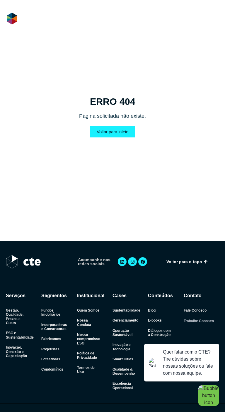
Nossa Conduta (84, 322)
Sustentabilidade (126, 310)
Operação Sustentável (122, 333)
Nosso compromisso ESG (88, 339)
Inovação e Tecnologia (121, 347)
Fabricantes (51, 339)
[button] (214, 19)
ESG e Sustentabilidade (20, 335)
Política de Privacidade (87, 355)
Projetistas (50, 349)
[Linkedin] (122, 261)
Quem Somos (88, 310)
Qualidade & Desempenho (123, 371)
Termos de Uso (86, 370)
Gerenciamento (125, 320)
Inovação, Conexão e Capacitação (16, 351)
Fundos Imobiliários (51, 312)
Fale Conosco (195, 310)
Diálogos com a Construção (159, 333)
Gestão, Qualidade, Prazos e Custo (14, 316)
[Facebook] (142, 261)
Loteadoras (50, 359)
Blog (152, 310)
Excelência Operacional (122, 385)
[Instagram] (132, 261)
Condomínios (52, 369)
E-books (155, 320)
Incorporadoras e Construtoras (54, 327)
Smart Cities (122, 359)
